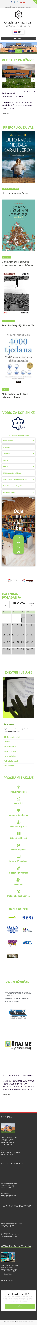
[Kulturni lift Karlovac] (18, 856)
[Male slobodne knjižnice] (18, 891)
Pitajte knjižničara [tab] (10, 756)
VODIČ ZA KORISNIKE (18, 413)
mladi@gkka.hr (10, 1187)
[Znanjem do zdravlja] (18, 810)
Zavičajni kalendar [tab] (10, 746)
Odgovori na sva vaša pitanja (18, 435)
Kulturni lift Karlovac (18, 861)
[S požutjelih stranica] (18, 868)
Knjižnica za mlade (9, 321)
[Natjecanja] (18, 879)
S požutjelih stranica (18, 873)
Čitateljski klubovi (18, 838)
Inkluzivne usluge (18, 792)
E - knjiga (5, 389)
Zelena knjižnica (18, 849)
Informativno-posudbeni (11, 188)
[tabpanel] (18, 731)
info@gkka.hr (10, 1142)
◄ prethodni (6, 604)
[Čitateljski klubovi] (18, 833)
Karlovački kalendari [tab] (11, 761)
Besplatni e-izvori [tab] (10, 751)
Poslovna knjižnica (18, 826)
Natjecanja (18, 884)
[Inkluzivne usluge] (18, 787)
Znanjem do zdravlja (18, 815)
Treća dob (18, 803)
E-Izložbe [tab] (7, 742)
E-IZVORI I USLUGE (18, 672)
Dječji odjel (6, 257)
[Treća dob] (18, 798)
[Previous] (4, 79)
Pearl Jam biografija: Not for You (18, 325)
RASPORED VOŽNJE (7, 1280)
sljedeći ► (32, 604)
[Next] (33, 79)
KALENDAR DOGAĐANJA (11, 595)
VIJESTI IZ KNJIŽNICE (18, 60)
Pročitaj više (5, 113)
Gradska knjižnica (17, 22)
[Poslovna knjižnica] (18, 822)
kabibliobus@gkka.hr (12, 1271)
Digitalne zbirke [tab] (9, 724)
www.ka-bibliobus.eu (7, 1274)
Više (20, 1306)
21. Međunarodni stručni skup (18, 1075)
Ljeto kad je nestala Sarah (15, 193)
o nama (19, 51)
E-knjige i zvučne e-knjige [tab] (12, 737)
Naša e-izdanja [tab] (9, 766)
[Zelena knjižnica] (18, 845)
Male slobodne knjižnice (18, 896)
